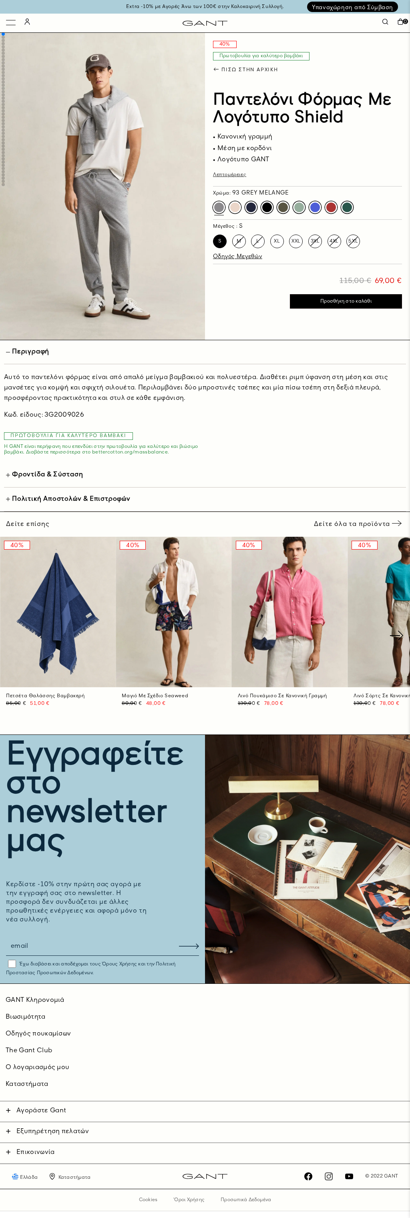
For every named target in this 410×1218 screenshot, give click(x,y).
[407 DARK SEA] (315, 207)
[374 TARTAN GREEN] (347, 207)
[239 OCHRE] (235, 207)
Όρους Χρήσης (119, 964)
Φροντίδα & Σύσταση (47, 475)
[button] (3, 34)
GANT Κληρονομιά (35, 1000)
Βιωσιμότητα (26, 1017)
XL (277, 241)
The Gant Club (29, 1050)
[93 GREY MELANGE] (219, 207)
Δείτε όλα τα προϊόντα (353, 524)
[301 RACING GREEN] (283, 207)
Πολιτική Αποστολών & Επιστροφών (71, 499)
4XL (334, 241)
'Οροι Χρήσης (189, 1200)
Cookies (148, 1200)
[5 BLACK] (267, 207)
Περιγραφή (30, 352)
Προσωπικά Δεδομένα (246, 1200)
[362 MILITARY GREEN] (299, 207)
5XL (353, 241)
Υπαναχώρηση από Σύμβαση (352, 7)
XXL (296, 241)
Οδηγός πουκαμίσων (38, 1034)
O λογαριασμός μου (37, 1067)
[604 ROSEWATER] (331, 207)
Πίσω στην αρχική (249, 70)
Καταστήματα (27, 1084)
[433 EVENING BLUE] (251, 207)
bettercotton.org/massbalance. (130, 452)
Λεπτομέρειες (229, 175)
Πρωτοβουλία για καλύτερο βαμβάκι (261, 56)
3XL (315, 241)
